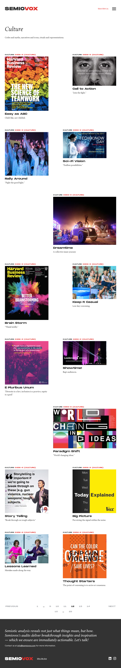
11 (65, 606)
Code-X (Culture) (25, 55)
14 (88, 606)
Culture (9, 55)
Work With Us (103, 8)
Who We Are (42, 658)
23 (70, 612)
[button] (114, 9)
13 (80, 606)
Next (112, 606)
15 (56, 612)
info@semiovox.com (26, 645)
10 (57, 606)
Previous (11, 606)
